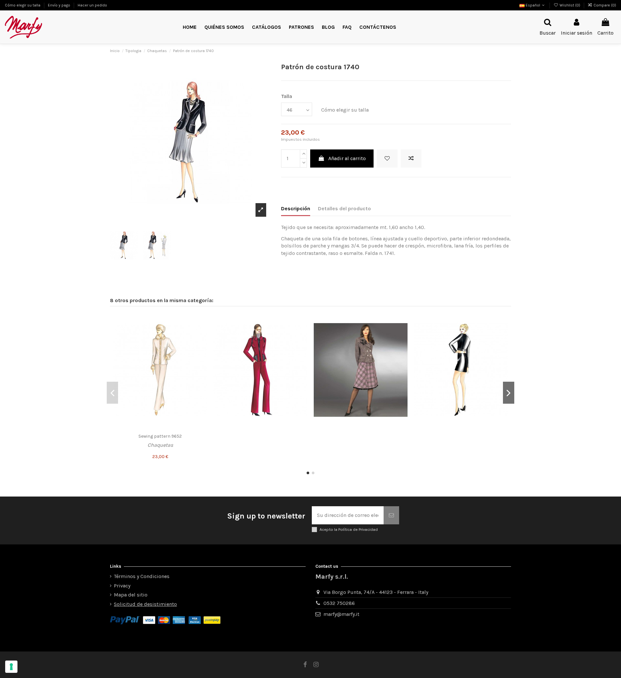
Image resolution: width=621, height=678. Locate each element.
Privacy (122, 586)
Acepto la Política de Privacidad (349, 529)
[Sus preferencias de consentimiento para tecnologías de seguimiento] (11, 667)
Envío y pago (59, 5)
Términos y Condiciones (141, 576)
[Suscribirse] (391, 515)
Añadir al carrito (347, 158)
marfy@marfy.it (341, 614)
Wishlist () (570, 5)
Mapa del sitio (130, 595)
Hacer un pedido (92, 5)
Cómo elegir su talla (23, 5)
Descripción (295, 208)
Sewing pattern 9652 (160, 436)
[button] (301, 27)
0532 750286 (339, 603)
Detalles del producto (344, 208)
